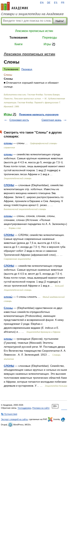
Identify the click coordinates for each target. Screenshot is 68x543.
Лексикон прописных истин (34, 31)
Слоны (8, 307)
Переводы (49, 37)
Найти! (60, 21)
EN (41, 3)
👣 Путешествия (9, 414)
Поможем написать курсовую (39, 114)
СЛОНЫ (9, 185)
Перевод (26, 69)
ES (55, 3)
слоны (8, 143)
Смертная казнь (51, 119)
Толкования (18, 37)
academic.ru (14, 6)
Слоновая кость (19, 119)
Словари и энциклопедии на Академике (32, 14)
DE (48, 3)
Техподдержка (24, 408)
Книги (18, 44)
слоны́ (8, 296)
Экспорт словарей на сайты (14, 419)
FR (62, 3)
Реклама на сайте (40, 408)
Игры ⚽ (50, 44)
